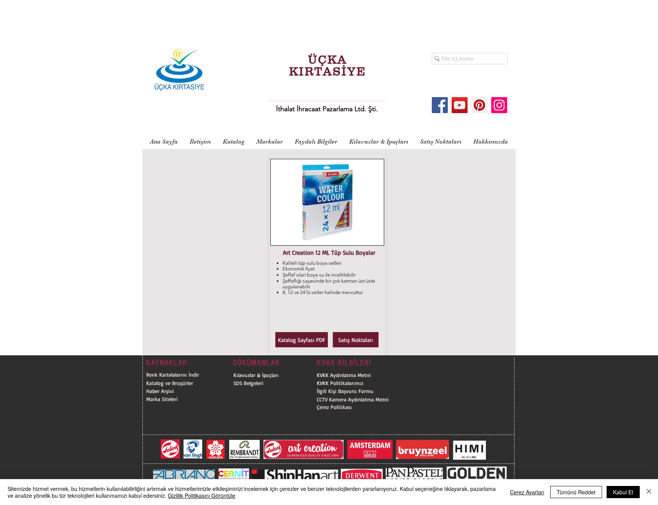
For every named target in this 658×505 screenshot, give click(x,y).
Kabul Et (623, 492)
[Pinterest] (479, 105)
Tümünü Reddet (576, 492)
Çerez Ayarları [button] (527, 492)
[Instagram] (499, 105)
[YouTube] (460, 105)
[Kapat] (648, 492)
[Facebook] (440, 105)
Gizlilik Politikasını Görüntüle (201, 495)
